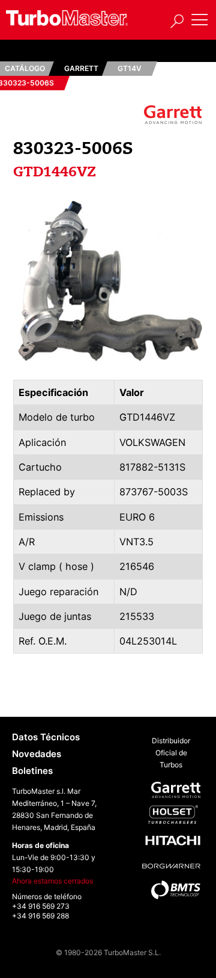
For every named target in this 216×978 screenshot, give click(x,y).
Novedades (36, 754)
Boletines (32, 770)
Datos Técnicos (46, 737)
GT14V (130, 68)
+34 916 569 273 (41, 906)
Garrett (81, 68)
